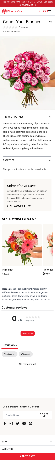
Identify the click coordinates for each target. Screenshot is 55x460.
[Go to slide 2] (26, 105)
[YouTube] (24, 423)
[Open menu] (50, 11)
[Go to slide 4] (32, 105)
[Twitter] (17, 423)
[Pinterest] (30, 423)
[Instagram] (11, 423)
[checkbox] (26, 354)
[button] (27, 117)
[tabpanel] (27, 374)
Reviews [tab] (10, 345)
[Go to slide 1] (23, 105)
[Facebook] (4, 423)
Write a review (27, 333)
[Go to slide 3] (29, 105)
